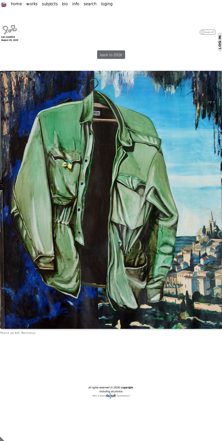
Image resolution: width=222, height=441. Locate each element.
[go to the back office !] (2, 438)
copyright (127, 387)
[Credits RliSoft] (111, 396)
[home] (9, 29)
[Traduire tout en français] (6, 4)
